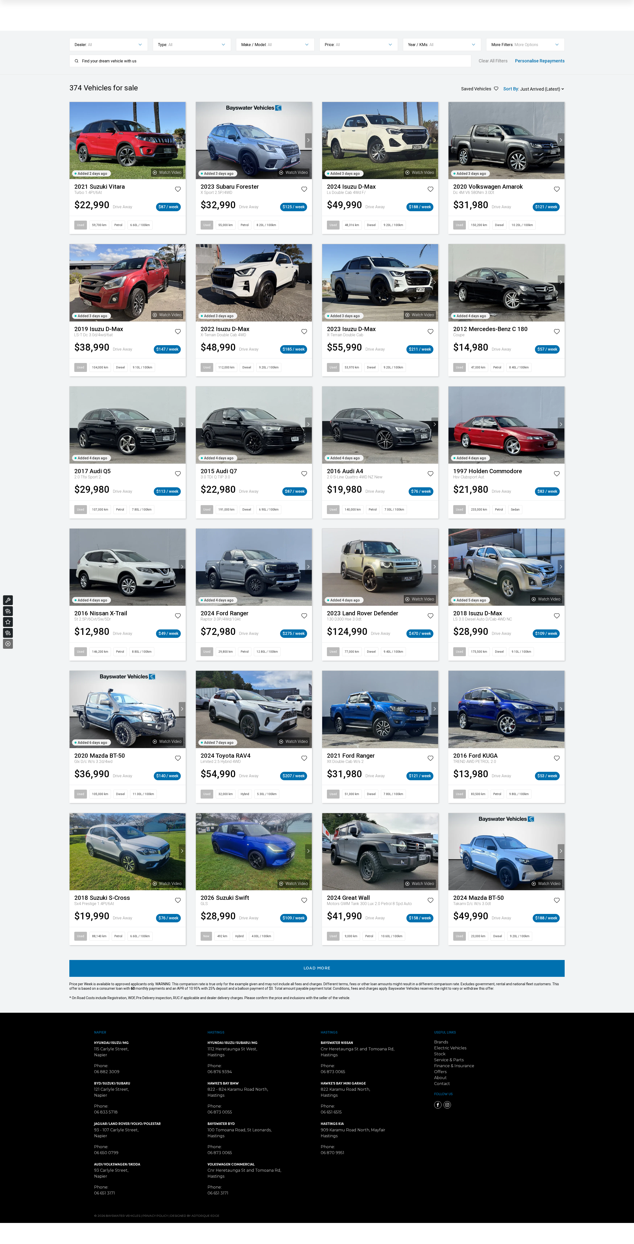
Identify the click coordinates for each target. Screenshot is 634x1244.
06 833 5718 (106, 1112)
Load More (317, 968)
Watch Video (170, 172)
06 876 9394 (220, 1071)
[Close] (8, 644)
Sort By (510, 88)
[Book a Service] (8, 600)
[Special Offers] (8, 622)
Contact (442, 1083)
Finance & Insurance (454, 1065)
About (440, 1077)
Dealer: (81, 44)
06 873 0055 (220, 1112)
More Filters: (502, 44)
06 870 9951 (332, 1152)
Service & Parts (449, 1060)
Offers (440, 1071)
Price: (330, 44)
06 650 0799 (106, 1152)
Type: (162, 44)
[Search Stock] (8, 611)
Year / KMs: (418, 44)
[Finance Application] (8, 633)
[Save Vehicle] (178, 190)
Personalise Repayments (540, 60)
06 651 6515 (331, 1112)
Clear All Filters (493, 60)
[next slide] (182, 140)
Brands (441, 1042)
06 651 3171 (104, 1193)
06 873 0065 (220, 1152)
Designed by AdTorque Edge (194, 1216)
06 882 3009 (106, 1071)
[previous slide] (73, 140)
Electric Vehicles (450, 1048)
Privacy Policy (155, 1216)
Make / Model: (253, 44)
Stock (440, 1054)
